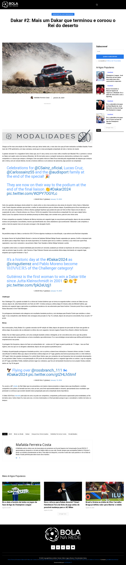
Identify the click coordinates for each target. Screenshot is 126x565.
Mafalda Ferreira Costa (41, 97)
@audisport (59, 172)
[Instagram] (16, 457)
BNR (10, 434)
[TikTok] (63, 547)
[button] (97, 4)
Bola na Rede (18, 434)
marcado (17, 396)
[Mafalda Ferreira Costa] (32, 97)
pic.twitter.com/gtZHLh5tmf (52, 374)
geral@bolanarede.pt (112, 559)
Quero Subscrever (110, 56)
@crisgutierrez (19, 264)
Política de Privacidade (113, 61)
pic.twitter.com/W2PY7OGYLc (32, 193)
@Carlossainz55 (20, 172)
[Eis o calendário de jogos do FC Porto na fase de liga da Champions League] (100, 118)
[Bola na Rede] (10, 4)
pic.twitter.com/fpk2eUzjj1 (29, 285)
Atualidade (110, 72)
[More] (104, 33)
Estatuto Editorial (21, 559)
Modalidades (72, 434)
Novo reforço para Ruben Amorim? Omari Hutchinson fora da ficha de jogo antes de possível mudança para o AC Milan (61, 504)
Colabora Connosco (94, 559)
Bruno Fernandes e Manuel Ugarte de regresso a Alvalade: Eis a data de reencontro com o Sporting (114, 92)
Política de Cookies (32, 559)
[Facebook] (53, 547)
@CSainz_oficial (48, 168)
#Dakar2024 (60, 189)
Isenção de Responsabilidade (62, 559)
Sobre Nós (85, 559)
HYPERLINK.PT (68, 562)
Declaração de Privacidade (45, 559)
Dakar (27, 434)
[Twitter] (19, 457)
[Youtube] (73, 547)
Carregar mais (109, 127)
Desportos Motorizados (63, 14)
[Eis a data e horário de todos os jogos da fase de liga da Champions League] (21, 491)
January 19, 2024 (56, 199)
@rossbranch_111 (46, 370)
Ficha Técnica (11, 559)
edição (15, 386)
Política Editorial (76, 559)
